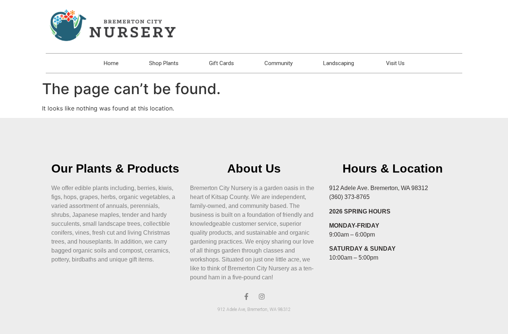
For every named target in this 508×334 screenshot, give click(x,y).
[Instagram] (261, 296)
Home (111, 63)
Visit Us (395, 63)
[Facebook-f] (246, 296)
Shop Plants (164, 63)
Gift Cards (221, 63)
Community (278, 63)
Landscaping (339, 63)
